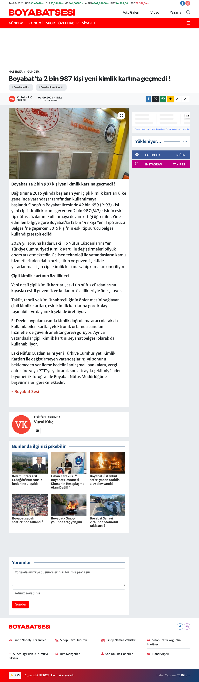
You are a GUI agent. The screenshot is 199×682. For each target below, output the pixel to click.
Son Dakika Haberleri (119, 654)
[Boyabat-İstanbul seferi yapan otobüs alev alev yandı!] (107, 463)
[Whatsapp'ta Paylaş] (163, 99)
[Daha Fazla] (170, 99)
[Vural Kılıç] (21, 424)
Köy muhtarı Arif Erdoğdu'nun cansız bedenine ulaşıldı (27, 479)
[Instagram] (187, 626)
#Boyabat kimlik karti (51, 87)
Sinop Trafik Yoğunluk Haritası (164, 642)
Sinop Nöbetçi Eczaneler (30, 640)
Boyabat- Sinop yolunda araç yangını (66, 520)
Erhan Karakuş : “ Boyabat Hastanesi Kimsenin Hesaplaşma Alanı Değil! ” (67, 481)
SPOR (50, 23)
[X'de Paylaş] (155, 99)
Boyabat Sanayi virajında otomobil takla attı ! (104, 522)
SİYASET (88, 23)
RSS (17, 675)
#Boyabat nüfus (20, 87)
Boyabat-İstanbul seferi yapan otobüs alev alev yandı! (105, 479)
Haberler (16, 71)
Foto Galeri (131, 12)
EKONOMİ (35, 23)
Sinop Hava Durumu (73, 640)
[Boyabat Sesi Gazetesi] (42, 12)
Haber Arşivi (160, 654)
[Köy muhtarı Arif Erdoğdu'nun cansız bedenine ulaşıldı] (30, 463)
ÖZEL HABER (68, 23)
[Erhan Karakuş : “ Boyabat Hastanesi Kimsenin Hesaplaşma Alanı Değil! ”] (68, 463)
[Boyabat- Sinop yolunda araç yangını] (68, 505)
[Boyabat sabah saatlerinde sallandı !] (30, 505)
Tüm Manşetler (69, 654)
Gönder (20, 604)
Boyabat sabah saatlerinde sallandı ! (27, 520)
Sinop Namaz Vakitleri (121, 640)
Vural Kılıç (43, 421)
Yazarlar (176, 12)
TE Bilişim (183, 675)
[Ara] (188, 12)
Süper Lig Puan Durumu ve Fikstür (29, 656)
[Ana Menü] (188, 23)
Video (154, 12)
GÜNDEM (16, 23)
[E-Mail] (37, 431)
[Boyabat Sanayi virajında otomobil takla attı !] (107, 505)
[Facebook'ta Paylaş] (148, 99)
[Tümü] (185, 141)
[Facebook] (180, 626)
